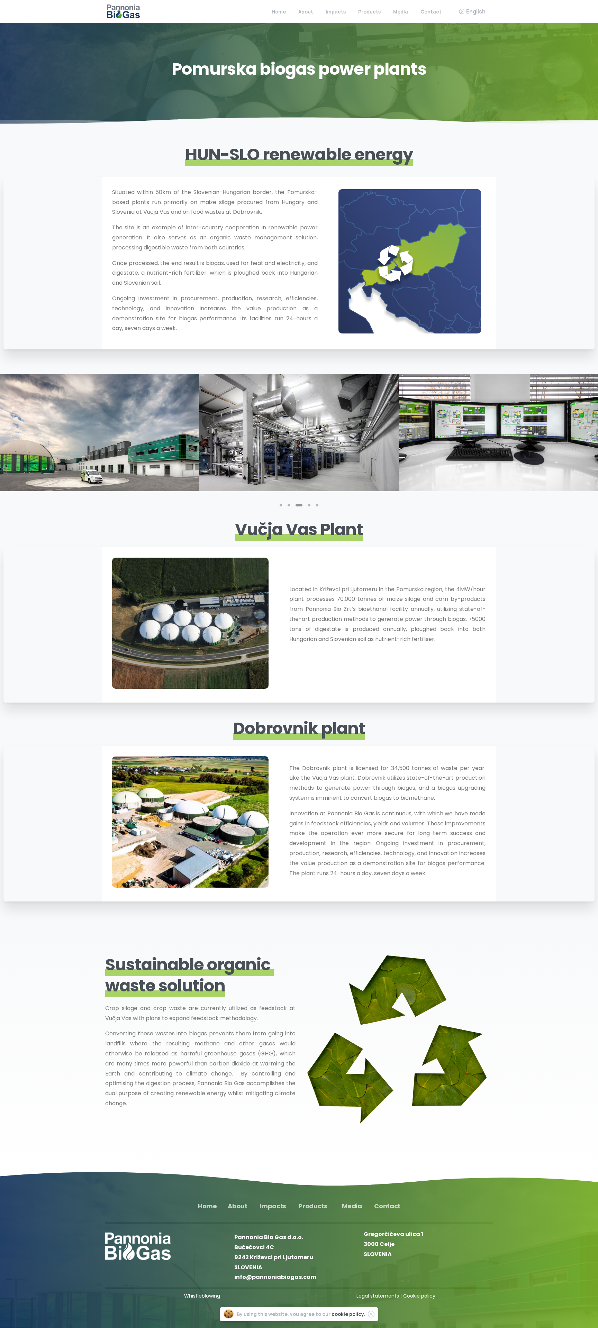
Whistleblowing (202, 1295)
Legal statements (377, 1295)
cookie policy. (348, 1314)
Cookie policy (419, 1295)
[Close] (371, 1314)
